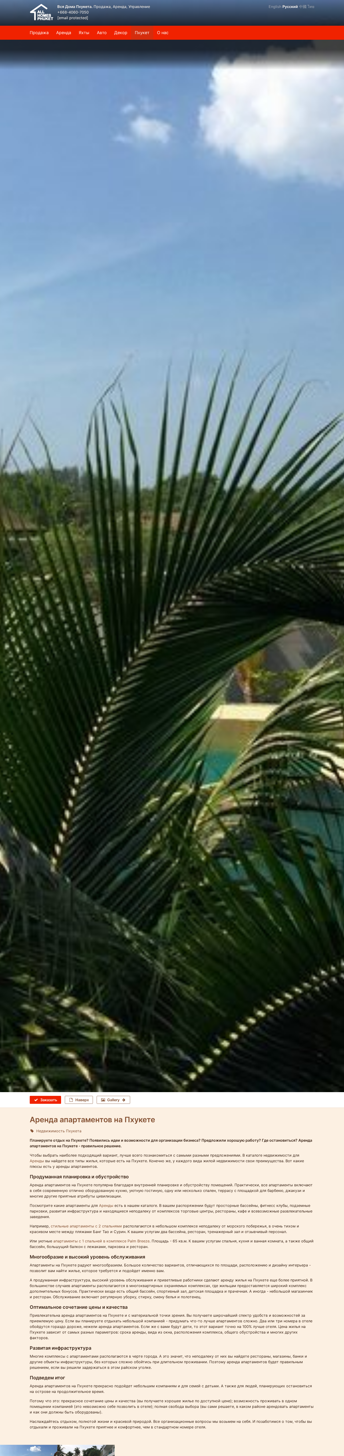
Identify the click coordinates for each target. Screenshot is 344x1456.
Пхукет (142, 32)
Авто (102, 32)
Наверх (82, 1099)
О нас (162, 32)
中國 (303, 6)
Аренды (37, 1160)
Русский (290, 6)
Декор (120, 32)
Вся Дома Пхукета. (75, 6)
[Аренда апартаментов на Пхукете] (172, 55)
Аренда (63, 32)
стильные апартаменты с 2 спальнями (86, 1226)
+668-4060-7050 (73, 12)
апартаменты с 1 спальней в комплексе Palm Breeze (101, 1241)
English (275, 6)
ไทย (311, 6)
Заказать (48, 1099)
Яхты (84, 32)
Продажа (39, 32)
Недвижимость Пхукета (58, 1131)
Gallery (113, 1099)
